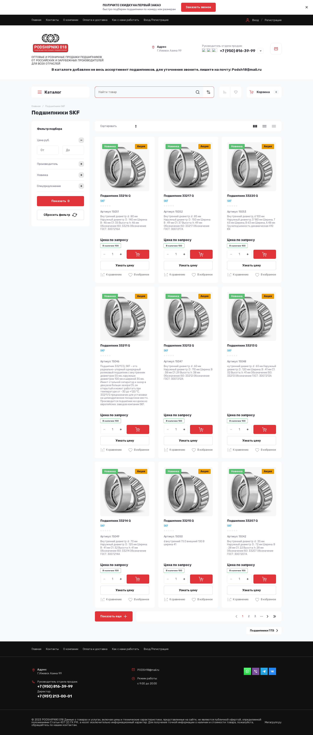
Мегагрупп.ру (273, 722)
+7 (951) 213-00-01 (54, 696)
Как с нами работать (125, 20)
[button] (252, 20)
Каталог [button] (52, 92)
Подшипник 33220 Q (242, 195)
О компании (70, 20)
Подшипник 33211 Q (115, 345)
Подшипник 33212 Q (179, 345)
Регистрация (273, 20)
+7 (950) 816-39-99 (237, 51)
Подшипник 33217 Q (179, 195)
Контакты (52, 20)
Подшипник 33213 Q (242, 345)
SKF (102, 201)
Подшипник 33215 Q (179, 520)
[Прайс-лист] (274, 126)
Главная (36, 20)
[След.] (267, 616)
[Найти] (197, 92)
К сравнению (114, 274)
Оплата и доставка (95, 20)
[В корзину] (138, 254)
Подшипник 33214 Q (115, 520)
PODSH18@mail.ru (148, 670)
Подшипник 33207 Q (242, 520)
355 (274, 616)
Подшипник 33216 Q (115, 195)
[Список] (264, 126)
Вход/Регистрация (156, 20)
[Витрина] (255, 126)
